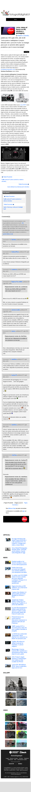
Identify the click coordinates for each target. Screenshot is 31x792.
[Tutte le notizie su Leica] (16, 522)
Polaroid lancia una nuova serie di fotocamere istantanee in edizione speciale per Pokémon (19, 620)
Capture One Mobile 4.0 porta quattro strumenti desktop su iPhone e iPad (19, 595)
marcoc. (13, 331)
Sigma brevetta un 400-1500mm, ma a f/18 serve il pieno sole (19, 587)
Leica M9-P (23, 105)
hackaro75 (14, 375)
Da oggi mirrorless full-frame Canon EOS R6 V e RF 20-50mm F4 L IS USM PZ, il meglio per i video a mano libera (19, 542)
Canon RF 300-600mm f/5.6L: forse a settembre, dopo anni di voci (19, 666)
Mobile (20, 763)
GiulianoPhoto (15, 252)
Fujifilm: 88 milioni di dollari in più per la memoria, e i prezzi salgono (18, 644)
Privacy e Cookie (14, 758)
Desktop (11, 763)
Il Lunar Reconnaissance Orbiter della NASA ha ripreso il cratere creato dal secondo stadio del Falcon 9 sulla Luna (19, 611)
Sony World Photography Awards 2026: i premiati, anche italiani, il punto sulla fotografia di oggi (19, 550)
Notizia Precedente (7, 177)
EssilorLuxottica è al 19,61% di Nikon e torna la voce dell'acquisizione (19, 563)
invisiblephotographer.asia (8, 69)
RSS (15, 759)
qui (23, 511)
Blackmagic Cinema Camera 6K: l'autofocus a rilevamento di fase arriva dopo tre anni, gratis (19, 652)
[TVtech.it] (23, 753)
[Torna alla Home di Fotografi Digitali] (15, 15)
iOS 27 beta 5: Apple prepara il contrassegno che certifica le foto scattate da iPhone (19, 659)
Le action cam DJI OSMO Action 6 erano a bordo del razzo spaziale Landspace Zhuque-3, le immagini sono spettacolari (19, 579)
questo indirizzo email (8, 234)
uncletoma (14, 269)
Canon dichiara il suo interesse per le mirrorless (18, 187)
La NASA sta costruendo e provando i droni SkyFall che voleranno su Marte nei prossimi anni (19, 636)
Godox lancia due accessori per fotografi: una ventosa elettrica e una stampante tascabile (19, 570)
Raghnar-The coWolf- (16, 281)
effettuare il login (12, 508)
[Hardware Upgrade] (14, 753)
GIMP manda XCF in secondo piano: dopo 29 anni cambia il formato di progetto (19, 628)
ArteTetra (13, 239)
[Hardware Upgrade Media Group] (16, 757)
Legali (7, 758)
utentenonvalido (15, 310)
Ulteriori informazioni (24, 770)
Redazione (10, 759)
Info (23, 223)
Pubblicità (26, 758)
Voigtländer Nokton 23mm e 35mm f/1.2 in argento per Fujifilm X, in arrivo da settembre (19, 602)
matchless (14, 359)
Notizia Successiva (23, 184)
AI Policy (21, 758)
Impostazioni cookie (22, 759)
